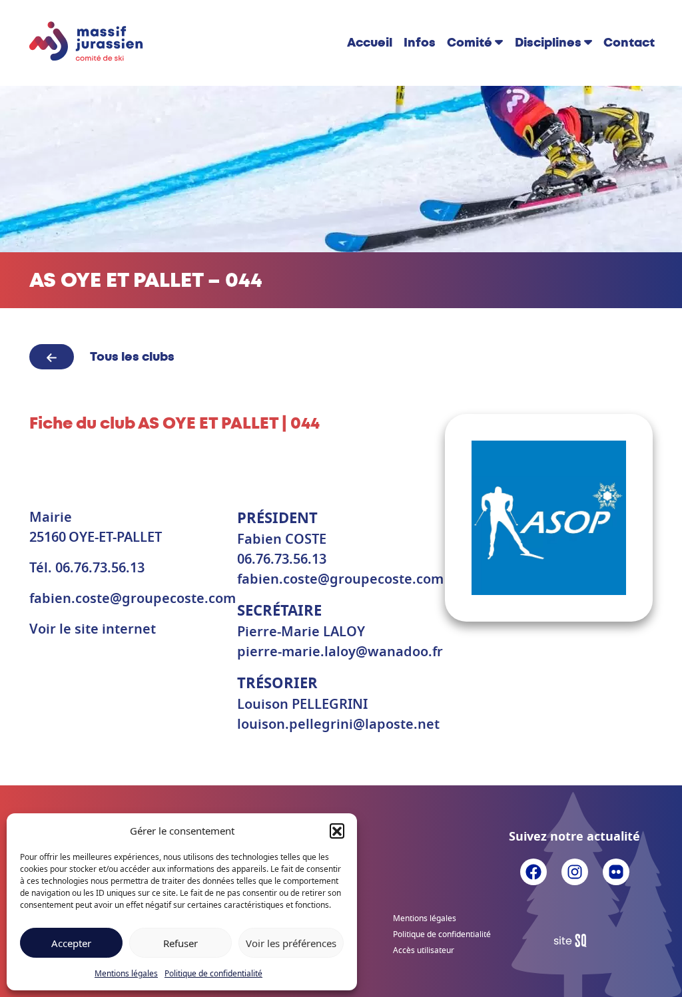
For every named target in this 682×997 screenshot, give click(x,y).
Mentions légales (126, 973)
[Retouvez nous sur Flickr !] (616, 870)
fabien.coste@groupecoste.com (132, 599)
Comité (469, 43)
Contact (629, 43)
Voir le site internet (92, 629)
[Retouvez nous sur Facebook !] (533, 870)
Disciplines (548, 43)
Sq (575, 941)
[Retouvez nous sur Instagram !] (574, 870)
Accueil (369, 43)
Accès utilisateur (423, 950)
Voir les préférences (291, 943)
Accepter (71, 943)
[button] (337, 830)
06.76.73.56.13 (100, 568)
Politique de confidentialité (213, 973)
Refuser (180, 943)
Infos (420, 43)
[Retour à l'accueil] (86, 42)
